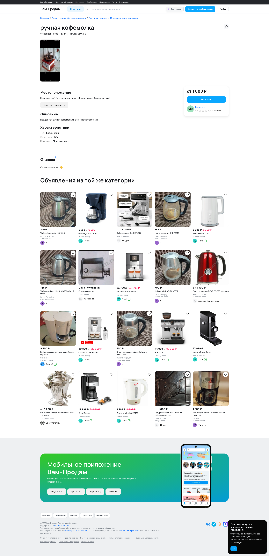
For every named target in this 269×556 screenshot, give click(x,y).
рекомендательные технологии (76, 530)
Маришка (200, 107)
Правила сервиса (71, 538)
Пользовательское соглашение (121, 538)
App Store (76, 491)
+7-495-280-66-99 (61, 525)
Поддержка (124, 2)
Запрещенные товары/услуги (147, 538)
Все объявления (46, 2)
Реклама (73, 515)
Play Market (57, 491)
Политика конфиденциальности (93, 538)
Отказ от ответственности (51, 538)
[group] (50, 61)
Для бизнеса (92, 2)
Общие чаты (60, 515)
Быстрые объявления (64, 2)
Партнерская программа (69, 541)
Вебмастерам (102, 515)
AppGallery (95, 491)
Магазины (80, 2)
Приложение (104, 2)
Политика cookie (87, 541)
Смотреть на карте (54, 105)
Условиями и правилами (129, 530)
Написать (206, 99)
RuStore (113, 491)
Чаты (114, 2)
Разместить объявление (200, 9)
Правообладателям (48, 541)
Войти (223, 9)
